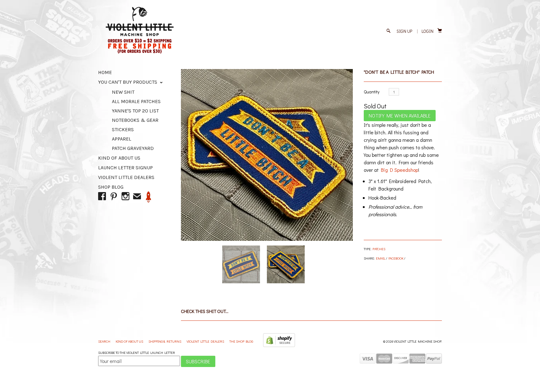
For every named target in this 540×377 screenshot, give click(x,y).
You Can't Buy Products (128, 82)
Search (104, 341)
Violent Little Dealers (126, 177)
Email (380, 258)
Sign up (404, 31)
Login (427, 31)
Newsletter (148, 196)
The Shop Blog (241, 341)
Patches (378, 248)
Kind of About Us (119, 158)
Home (105, 72)
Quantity (371, 92)
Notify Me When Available (400, 115)
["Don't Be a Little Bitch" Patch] (267, 155)
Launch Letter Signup (125, 168)
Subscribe (198, 361)
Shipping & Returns (165, 341)
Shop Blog (110, 187)
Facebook (395, 258)
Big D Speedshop (399, 169)
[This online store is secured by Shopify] (279, 345)
